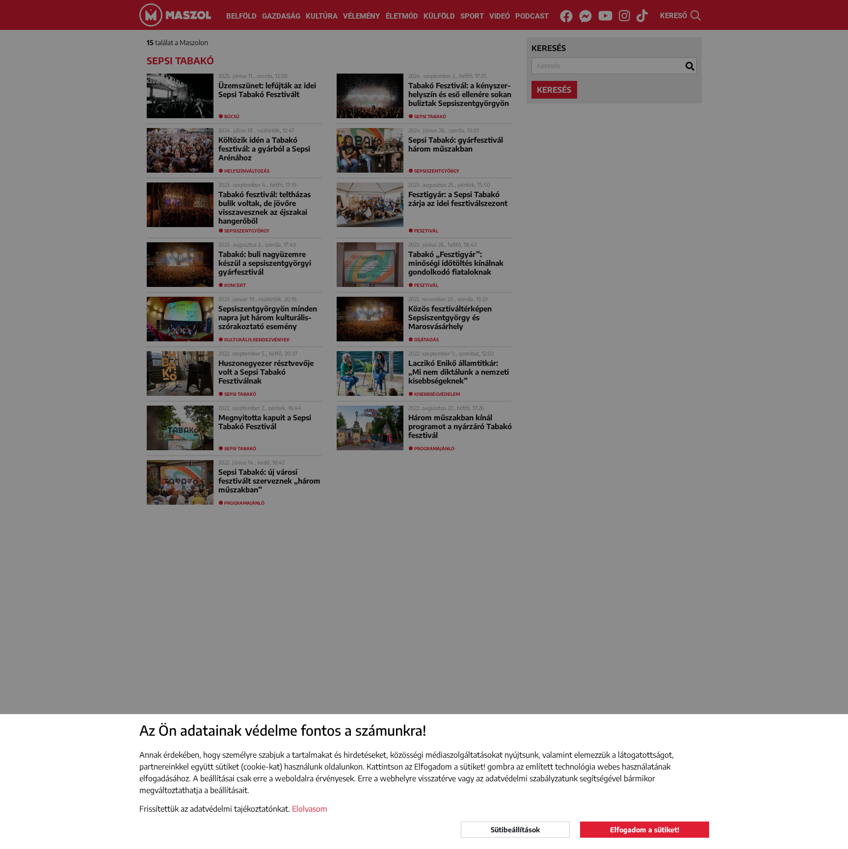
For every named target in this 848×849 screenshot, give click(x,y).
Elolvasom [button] (309, 809)
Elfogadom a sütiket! (644, 829)
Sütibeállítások (515, 829)
